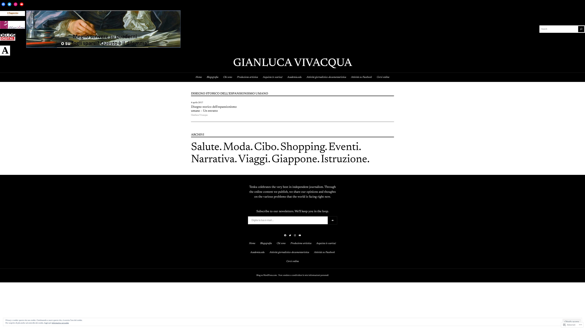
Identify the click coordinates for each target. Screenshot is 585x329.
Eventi (343, 147)
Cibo (265, 147)
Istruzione (344, 159)
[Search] (581, 29)
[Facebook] (3, 4)
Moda (236, 147)
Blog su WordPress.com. (266, 275)
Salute (205, 147)
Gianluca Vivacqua (292, 63)
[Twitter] (9, 4)
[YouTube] (21, 4)
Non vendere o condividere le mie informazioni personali (303, 275)
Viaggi (253, 159)
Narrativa (213, 159)
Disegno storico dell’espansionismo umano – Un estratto (214, 108)
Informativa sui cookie (60, 323)
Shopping (302, 147)
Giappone (294, 159)
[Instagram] (15, 4)
